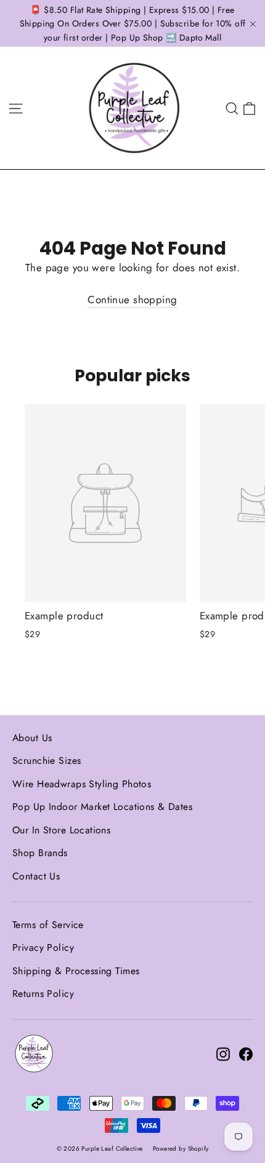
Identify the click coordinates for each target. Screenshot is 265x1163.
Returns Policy (43, 993)
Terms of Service (48, 925)
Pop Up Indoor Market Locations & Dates (102, 807)
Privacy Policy (43, 947)
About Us (32, 738)
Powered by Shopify (181, 1148)
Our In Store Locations (61, 830)
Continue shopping (132, 299)
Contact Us (36, 876)
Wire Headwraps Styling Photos (81, 784)
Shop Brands (40, 853)
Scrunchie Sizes (46, 760)
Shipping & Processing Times (75, 971)
